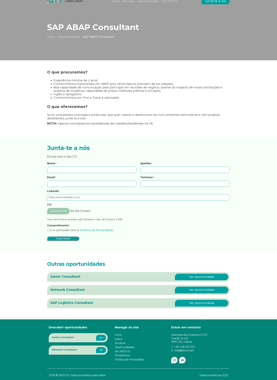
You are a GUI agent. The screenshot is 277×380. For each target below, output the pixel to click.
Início (51, 37)
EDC (225, 375)
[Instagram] (174, 360)
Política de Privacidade (96, 230)
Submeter (63, 238)
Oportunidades (69, 37)
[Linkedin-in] (182, 360)
